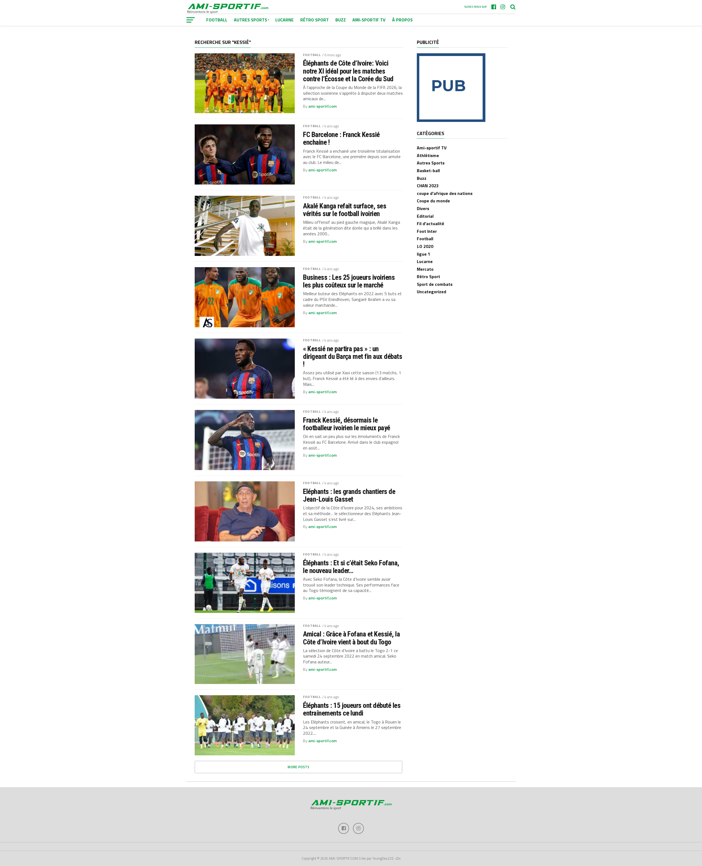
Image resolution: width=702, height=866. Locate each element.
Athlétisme (428, 155)
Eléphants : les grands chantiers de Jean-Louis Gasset (349, 495)
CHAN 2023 (428, 185)
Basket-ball (428, 170)
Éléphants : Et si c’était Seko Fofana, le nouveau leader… (351, 566)
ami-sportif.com (322, 106)
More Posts (298, 767)
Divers (423, 208)
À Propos (402, 19)
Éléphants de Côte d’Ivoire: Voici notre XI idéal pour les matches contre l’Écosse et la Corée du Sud (348, 70)
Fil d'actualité (430, 223)
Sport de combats (434, 284)
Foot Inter (427, 231)
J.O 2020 (425, 246)
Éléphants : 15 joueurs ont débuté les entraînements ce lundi (351, 709)
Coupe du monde (433, 200)
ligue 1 (423, 254)
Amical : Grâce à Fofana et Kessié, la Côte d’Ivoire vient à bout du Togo (351, 638)
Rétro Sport (314, 19)
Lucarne (284, 19)
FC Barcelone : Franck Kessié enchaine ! (341, 138)
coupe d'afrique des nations (444, 193)
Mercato (425, 269)
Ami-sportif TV (369, 19)
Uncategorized (431, 291)
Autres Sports (431, 163)
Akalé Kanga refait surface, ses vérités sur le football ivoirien (344, 209)
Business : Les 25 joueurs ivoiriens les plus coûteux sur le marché (349, 281)
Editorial (425, 216)
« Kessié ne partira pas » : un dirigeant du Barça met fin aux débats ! (352, 356)
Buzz (340, 19)
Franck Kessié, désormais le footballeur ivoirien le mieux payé (346, 424)
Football (312, 54)
